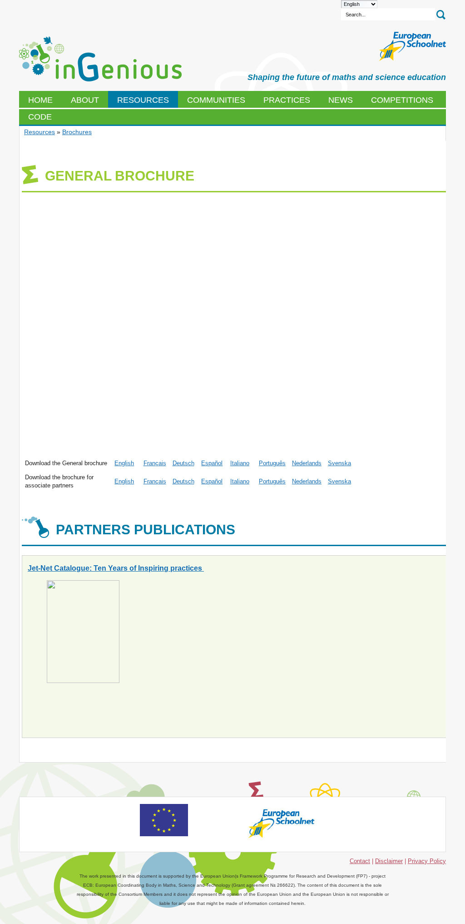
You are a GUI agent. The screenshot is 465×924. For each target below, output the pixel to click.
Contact (360, 861)
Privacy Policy (427, 861)
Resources (39, 132)
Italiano (239, 463)
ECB (100, 59)
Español (212, 463)
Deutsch (183, 463)
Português (272, 463)
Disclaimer (389, 861)
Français (154, 463)
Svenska (339, 463)
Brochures (77, 132)
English (124, 463)
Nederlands (307, 463)
